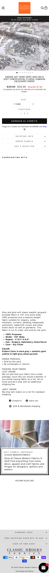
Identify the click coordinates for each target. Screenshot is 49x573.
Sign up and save (24, 544)
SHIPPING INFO (24, 136)
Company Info (24, 532)
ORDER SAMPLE (24, 141)
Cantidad (24, 109)
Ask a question (24, 146)
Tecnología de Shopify (24, 571)
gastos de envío (13, 89)
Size (23, 100)
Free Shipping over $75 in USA (23, 538)
